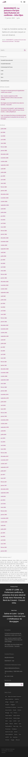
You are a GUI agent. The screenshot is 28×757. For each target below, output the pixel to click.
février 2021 (4, 361)
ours (20, 723)
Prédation (14, 729)
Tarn (20, 734)
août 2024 (3, 208)
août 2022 (3, 296)
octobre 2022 (4, 289)
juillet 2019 (3, 401)
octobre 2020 (4, 376)
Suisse (15, 734)
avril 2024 (3, 223)
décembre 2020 (4, 369)
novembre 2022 (4, 285)
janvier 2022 (4, 321)
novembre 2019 (4, 394)
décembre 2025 (4, 154)
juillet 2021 (3, 343)
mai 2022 (3, 307)
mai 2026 (3, 136)
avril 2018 (3, 445)
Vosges (12, 740)
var (11, 737)
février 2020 (4, 387)
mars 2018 (3, 449)
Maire (6, 723)
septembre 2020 (5, 380)
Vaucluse (15, 737)
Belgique (13, 704)
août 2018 (3, 431)
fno (11, 712)
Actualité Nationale (5, 63)
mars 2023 (3, 270)
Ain (6, 696)
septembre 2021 (5, 336)
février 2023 (4, 274)
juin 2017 (3, 474)
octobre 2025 (4, 161)
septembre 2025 (5, 165)
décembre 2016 (4, 489)
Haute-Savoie (8, 718)
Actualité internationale (7, 60)
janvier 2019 (4, 416)
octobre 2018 (4, 423)
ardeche (17, 699)
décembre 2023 (4, 238)
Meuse (11, 723)
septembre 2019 (5, 398)
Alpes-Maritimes (9, 699)
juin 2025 (3, 176)
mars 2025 (3, 183)
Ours (2, 77)
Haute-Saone (16, 715)
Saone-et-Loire (9, 731)
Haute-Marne (8, 715)
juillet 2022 (3, 299)
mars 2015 (3, 543)
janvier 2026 (4, 150)
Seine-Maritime (9, 734)
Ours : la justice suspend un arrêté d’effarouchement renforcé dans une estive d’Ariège (11, 97)
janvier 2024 (4, 234)
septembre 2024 (5, 205)
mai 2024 (3, 219)
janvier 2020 (4, 390)
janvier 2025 (4, 190)
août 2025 (3, 168)
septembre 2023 (5, 248)
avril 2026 (3, 139)
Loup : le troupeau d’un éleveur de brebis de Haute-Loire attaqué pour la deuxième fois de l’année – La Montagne (13, 117)
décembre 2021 (4, 325)
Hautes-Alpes (16, 718)
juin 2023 (3, 259)
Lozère (14, 721)
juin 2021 (3, 347)
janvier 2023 (4, 278)
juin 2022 (3, 303)
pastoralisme (8, 726)
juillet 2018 (3, 434)
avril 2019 (3, 405)
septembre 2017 (5, 467)
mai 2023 (3, 263)
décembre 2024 (4, 194)
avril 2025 (3, 179)
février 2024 (4, 230)
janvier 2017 (4, 485)
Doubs (14, 710)
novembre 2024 (4, 198)
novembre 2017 (4, 460)
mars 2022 (3, 314)
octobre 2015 (4, 522)
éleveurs (18, 740)
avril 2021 (3, 354)
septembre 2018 (5, 427)
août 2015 (3, 525)
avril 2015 (3, 540)
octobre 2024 (4, 201)
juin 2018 (3, 438)
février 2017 (4, 481)
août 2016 (3, 496)
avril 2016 (3, 503)
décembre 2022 (4, 281)
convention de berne (10, 707)
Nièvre (15, 723)
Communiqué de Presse (7, 67)
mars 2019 (3, 409)
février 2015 (4, 547)
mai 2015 (3, 536)
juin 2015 (3, 532)
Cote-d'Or (20, 707)
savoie (15, 731)
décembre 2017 (4, 456)
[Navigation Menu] (24, 2)
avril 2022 (3, 310)
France (15, 712)
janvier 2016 (4, 514)
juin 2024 (3, 216)
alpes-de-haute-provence (14, 696)
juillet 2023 (3, 256)
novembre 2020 (4, 372)
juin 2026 (3, 132)
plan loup (15, 726)
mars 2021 (3, 358)
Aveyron (7, 704)
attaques (12, 702)
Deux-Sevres (8, 710)
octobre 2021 (4, 332)
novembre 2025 (4, 157)
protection (7, 729)
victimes (7, 740)
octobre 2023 (4, 245)
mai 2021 (3, 350)
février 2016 (4, 511)
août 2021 (3, 340)
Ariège (6, 702)
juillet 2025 (3, 172)
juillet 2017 (3, 471)
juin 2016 (3, 500)
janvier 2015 (4, 551)
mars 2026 (3, 143)
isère (6, 721)
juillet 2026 (3, 128)
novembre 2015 (4, 518)
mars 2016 (3, 507)
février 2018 (4, 452)
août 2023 (3, 252)
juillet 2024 (3, 212)
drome (19, 710)
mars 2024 (3, 227)
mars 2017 (3, 478)
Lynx (18, 18)
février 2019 (4, 412)
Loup (2, 70)
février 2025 (4, 187)
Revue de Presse (5, 80)
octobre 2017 (4, 463)
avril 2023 (3, 267)
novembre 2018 (4, 420)
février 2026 (4, 147)
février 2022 (4, 318)
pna (20, 726)
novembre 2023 (4, 241)
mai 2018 (3, 441)
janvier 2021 (4, 365)
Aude (17, 702)
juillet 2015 (3, 529)
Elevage (7, 712)
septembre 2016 (5, 492)
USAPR (7, 737)
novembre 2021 (4, 329)
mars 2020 (3, 383)
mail (13, 660)
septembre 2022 (5, 292)
